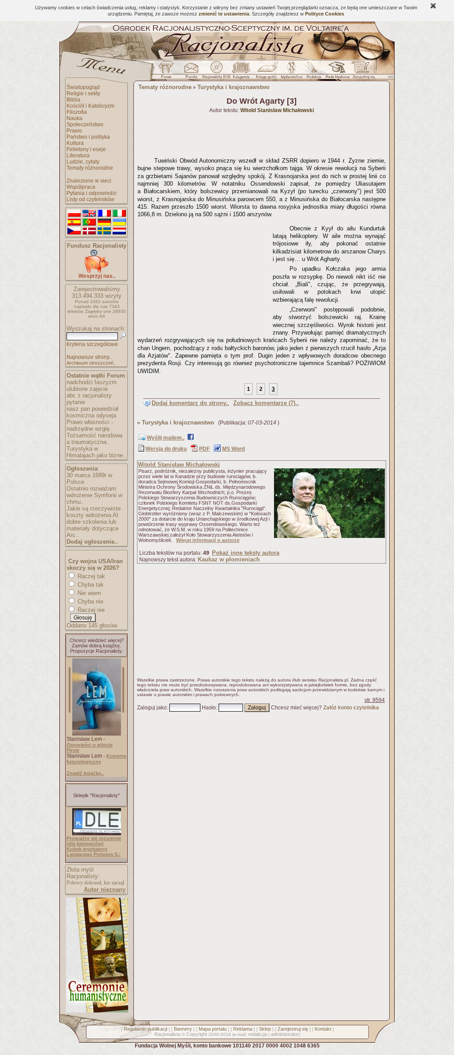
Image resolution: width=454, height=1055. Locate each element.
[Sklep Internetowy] (241, 72)
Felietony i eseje (86, 149)
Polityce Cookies (324, 13)
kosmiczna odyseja (91, 415)
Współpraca (81, 187)
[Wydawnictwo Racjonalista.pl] (291, 72)
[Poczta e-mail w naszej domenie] (191, 72)
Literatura (78, 155)
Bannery (183, 1029)
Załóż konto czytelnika (351, 708)
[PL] (74, 213)
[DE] (104, 222)
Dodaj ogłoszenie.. (92, 541)
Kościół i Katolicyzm (90, 106)
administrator (285, 1034)
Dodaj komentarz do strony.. (190, 403)
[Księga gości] (267, 72)
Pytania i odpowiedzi (92, 193)
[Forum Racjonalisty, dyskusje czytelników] (168, 72)
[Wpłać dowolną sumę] (97, 271)
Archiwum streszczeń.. (91, 363)
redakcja (257, 1034)
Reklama (242, 1029)
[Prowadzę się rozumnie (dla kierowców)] (96, 833)
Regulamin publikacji (145, 1029)
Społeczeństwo (85, 124)
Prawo (74, 131)
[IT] (119, 213)
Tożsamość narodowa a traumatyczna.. (94, 438)
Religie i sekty (83, 93)
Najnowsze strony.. (89, 357)
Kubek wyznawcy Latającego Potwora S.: (94, 851)
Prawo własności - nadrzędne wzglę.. (90, 425)
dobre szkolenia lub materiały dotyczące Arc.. (92, 528)
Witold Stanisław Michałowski (179, 464)
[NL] (119, 231)
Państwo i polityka (88, 137)
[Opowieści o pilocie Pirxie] (96, 734)
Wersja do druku (166, 449)
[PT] (89, 222)
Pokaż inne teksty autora (245, 552)
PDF (204, 449)
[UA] (119, 222)
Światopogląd (83, 87)
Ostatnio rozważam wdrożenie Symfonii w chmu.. (94, 495)
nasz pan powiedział (92, 408)
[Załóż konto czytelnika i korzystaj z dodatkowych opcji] (361, 72)
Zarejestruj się (293, 1029)
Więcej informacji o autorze (207, 540)
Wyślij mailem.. (165, 438)
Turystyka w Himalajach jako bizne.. (96, 452)
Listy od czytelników (90, 199)
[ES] (74, 222)
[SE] (104, 231)
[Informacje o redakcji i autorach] (313, 72)
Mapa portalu (213, 1029)
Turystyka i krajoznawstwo (233, 87)
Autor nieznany (104, 889)
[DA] (89, 231)
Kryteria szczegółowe (92, 344)
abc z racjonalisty (89, 395)
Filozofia (77, 112)
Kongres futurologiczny (96, 758)
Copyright (196, 1034)
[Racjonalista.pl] (227, 58)
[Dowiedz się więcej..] (96, 1011)
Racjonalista (167, 1034)
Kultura (75, 143)
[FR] (104, 213)
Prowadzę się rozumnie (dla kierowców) (94, 841)
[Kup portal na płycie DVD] (216, 72)
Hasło (209, 708)
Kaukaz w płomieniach (229, 559)
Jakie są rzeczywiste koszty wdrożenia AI (94, 511)
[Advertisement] (203, 277)
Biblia (73, 100)
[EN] (89, 213)
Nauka (74, 118)
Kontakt (323, 1029)
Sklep (265, 1029)
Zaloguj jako (152, 708)
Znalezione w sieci (89, 181)
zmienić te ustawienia (224, 13)
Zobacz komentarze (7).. (266, 403)
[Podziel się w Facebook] (190, 439)
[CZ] (74, 231)
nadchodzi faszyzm (92, 382)
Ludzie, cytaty (83, 162)
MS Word (233, 449)
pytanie (76, 402)
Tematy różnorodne (90, 168)
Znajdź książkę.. (85, 773)
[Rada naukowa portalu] (336, 72)
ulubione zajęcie (87, 388)
